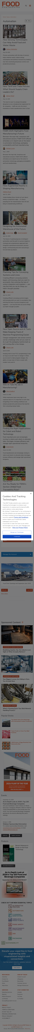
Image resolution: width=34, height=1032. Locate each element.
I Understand (17, 536)
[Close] (31, 493)
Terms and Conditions (21, 517)
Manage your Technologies (17, 532)
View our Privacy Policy (20, 528)
